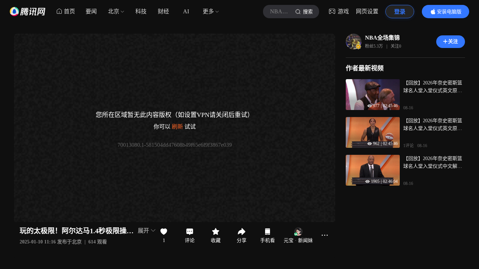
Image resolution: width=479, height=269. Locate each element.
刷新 (177, 127)
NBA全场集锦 (382, 38)
